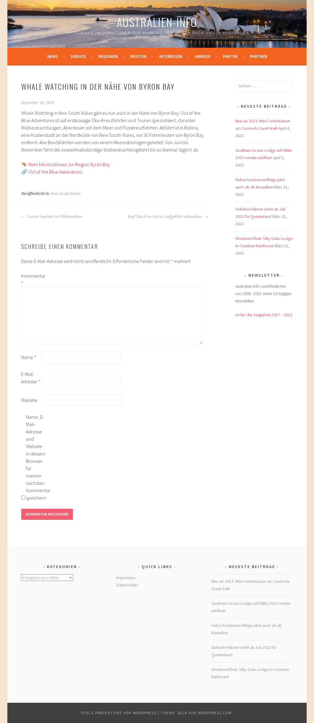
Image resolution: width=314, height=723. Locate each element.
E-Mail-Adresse (30, 377)
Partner (258, 56)
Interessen (170, 56)
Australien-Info (157, 22)
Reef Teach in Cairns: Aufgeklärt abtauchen (165, 217)
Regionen (108, 56)
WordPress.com (215, 712)
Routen (138, 56)
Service (78, 56)
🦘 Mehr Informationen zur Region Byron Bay (65, 164)
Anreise (202, 56)
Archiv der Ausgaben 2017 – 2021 (264, 314)
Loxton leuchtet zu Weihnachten (54, 217)
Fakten (230, 56)
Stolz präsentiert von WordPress (119, 712)
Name (28, 357)
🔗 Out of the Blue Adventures (51, 172)
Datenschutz (127, 585)
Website (29, 400)
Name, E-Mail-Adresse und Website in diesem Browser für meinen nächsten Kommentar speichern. (36, 457)
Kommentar (31, 279)
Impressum (126, 577)
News (52, 56)
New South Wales (66, 194)
